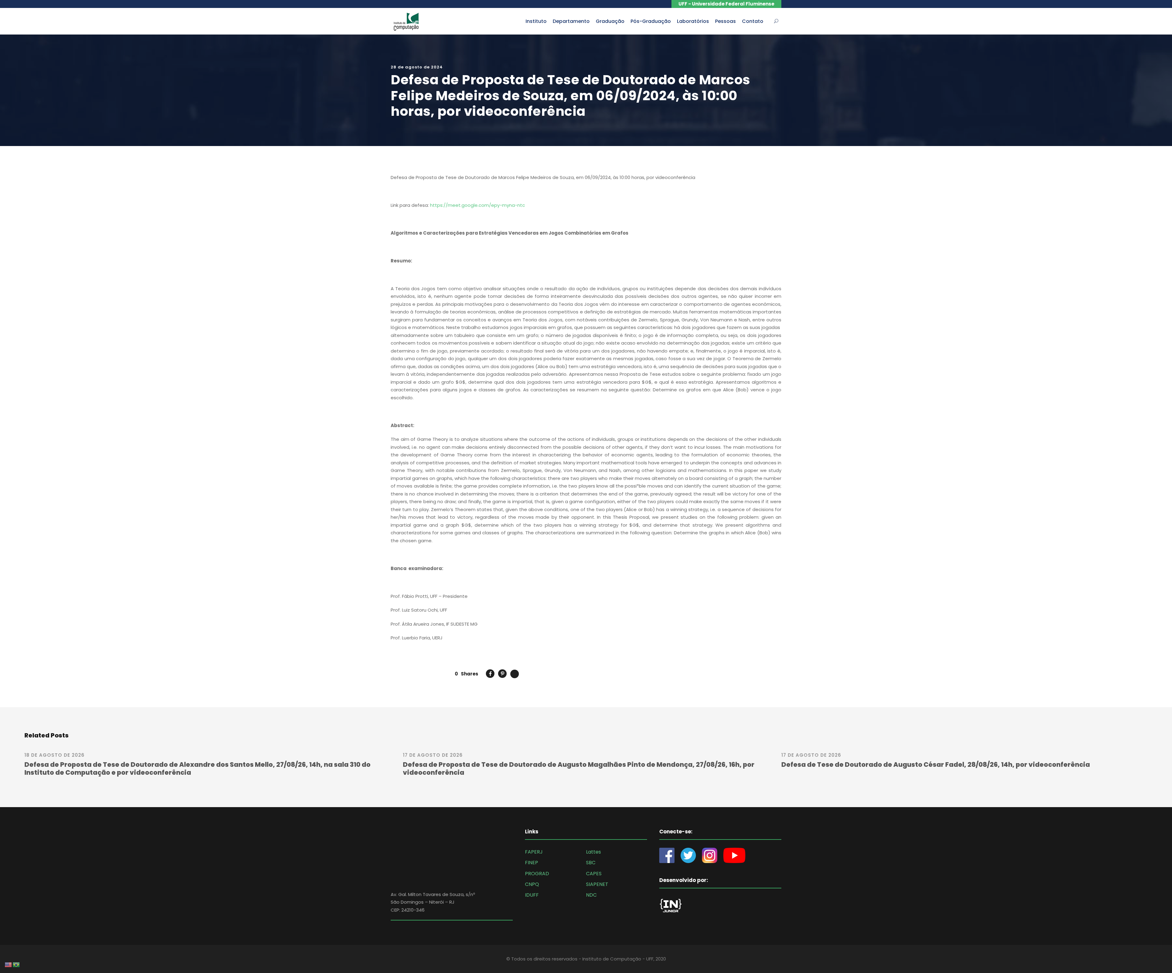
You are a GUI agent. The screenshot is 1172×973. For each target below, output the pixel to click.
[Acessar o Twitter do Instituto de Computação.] (688, 855)
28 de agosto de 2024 (417, 67)
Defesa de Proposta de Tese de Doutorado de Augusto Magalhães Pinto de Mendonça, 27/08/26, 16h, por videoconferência (578, 768)
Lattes (593, 851)
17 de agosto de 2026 (433, 755)
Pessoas (725, 21)
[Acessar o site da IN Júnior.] (673, 907)
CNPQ (532, 884)
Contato (752, 21)
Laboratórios (693, 21)
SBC (590, 862)
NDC (591, 894)
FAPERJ (534, 851)
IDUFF (532, 894)
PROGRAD (537, 873)
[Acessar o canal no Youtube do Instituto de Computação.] (734, 855)
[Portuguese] (16, 964)
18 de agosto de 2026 (54, 755)
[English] (9, 964)
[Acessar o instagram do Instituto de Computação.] (709, 855)
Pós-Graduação (651, 21)
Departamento (571, 21)
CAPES (594, 873)
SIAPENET (597, 884)
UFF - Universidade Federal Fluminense (726, 4)
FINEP (531, 862)
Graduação (610, 21)
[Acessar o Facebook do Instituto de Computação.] (670, 855)
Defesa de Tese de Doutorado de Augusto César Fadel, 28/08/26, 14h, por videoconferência (935, 764)
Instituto (536, 21)
